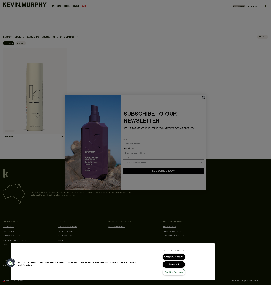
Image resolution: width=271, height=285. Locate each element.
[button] (10, 262)
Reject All (174, 264)
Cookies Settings (174, 272)
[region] (113, 261)
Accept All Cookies (174, 256)
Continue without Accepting (174, 250)
